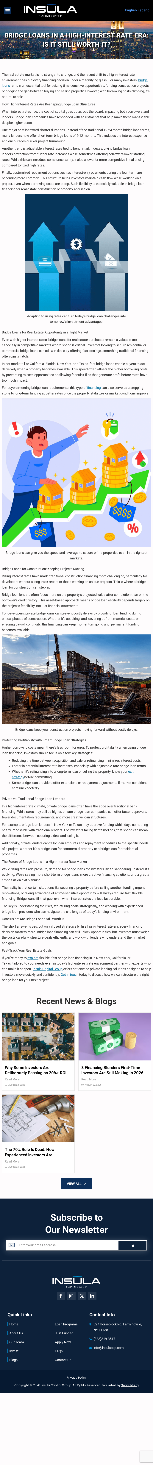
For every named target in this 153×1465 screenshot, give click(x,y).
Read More (12, 1079)
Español (144, 10)
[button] (7, 10)
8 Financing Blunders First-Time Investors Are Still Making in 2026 (112, 1070)
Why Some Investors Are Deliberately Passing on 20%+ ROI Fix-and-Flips (35, 1070)
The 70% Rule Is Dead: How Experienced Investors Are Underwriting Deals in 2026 (30, 1152)
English (131, 10)
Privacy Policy (76, 1377)
